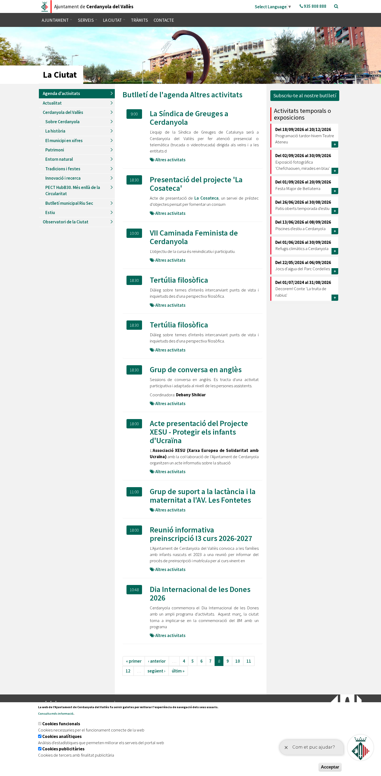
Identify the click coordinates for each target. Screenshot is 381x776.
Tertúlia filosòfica (179, 280)
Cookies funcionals (61, 724)
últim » (178, 671)
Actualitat (52, 103)
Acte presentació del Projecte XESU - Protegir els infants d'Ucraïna (199, 431)
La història (55, 131)
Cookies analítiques (62, 736)
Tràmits (139, 20)
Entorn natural (59, 159)
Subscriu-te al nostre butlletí (304, 95)
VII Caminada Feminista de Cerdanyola (194, 237)
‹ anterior (157, 661)
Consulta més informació (55, 713)
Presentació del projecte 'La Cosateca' (196, 183)
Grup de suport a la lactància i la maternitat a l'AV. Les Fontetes (203, 495)
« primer (134, 661)
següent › (156, 671)
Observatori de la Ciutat (65, 222)
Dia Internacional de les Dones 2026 (200, 593)
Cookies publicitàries (63, 749)
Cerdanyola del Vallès (63, 112)
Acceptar (330, 767)
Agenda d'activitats (61, 93)
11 (248, 661)
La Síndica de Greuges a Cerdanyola (189, 117)
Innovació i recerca (63, 178)
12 (128, 671)
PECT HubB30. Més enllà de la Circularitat (72, 190)
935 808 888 (314, 6)
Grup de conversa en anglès (196, 369)
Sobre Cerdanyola (62, 122)
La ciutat (113, 20)
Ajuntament (55, 20)
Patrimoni (54, 150)
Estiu (50, 212)
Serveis (86, 20)
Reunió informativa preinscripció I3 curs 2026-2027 (201, 534)
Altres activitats (216, 94)
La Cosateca (206, 198)
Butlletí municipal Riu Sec (69, 203)
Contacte (164, 20)
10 (237, 661)
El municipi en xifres (64, 140)
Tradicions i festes (62, 169)
